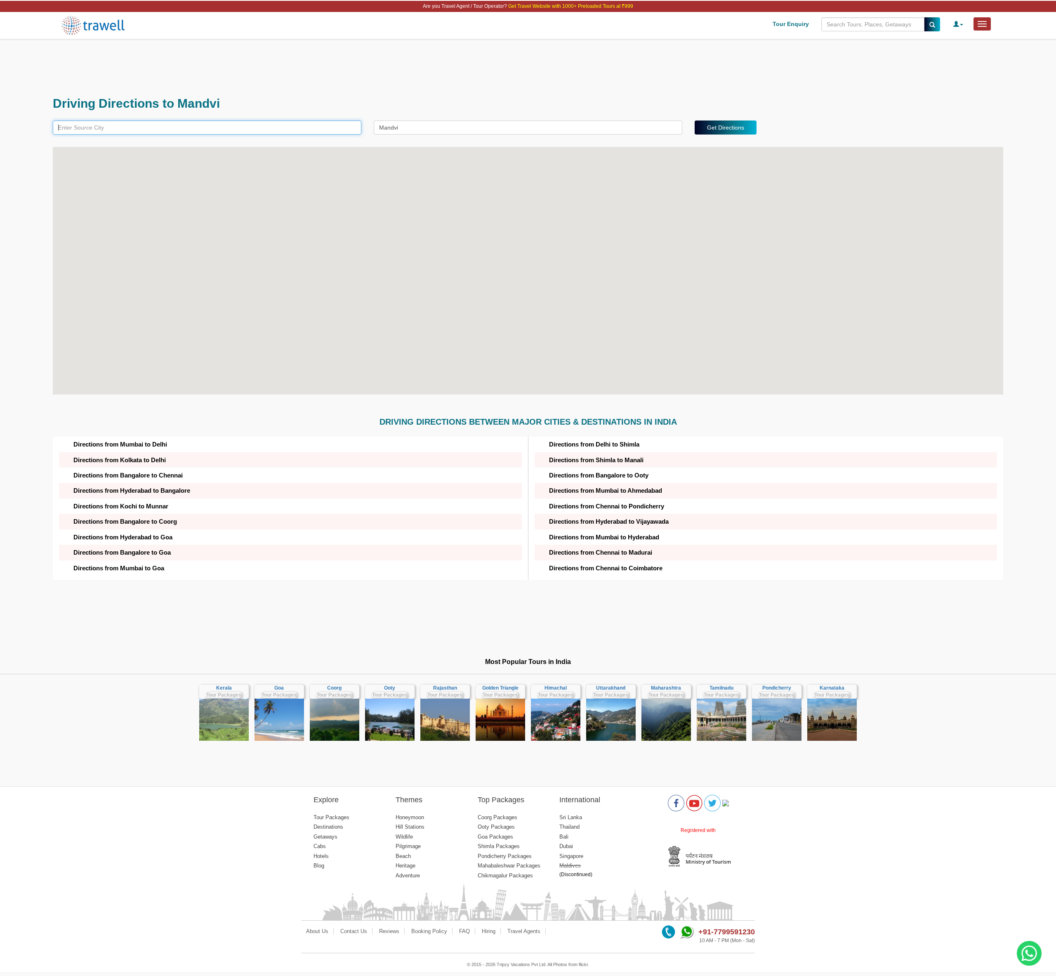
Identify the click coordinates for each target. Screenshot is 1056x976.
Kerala (224, 688)
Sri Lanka (570, 817)
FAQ (464, 931)
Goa (279, 688)
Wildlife (404, 837)
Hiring (488, 931)
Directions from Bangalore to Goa (122, 552)
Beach (403, 856)
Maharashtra (666, 688)
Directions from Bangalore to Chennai (128, 475)
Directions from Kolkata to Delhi (119, 459)
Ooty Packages (496, 827)
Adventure (408, 875)
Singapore (571, 856)
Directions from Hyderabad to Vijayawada (609, 521)
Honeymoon (410, 817)
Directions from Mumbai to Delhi (120, 444)
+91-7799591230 (726, 932)
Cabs (320, 846)
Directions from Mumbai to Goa (118, 568)
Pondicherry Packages (505, 856)
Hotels (321, 856)
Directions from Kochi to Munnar (120, 506)
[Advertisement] (300, 67)
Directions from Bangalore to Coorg (125, 521)
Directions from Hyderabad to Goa (122, 537)
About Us (317, 931)
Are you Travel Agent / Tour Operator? (465, 6)
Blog (319, 866)
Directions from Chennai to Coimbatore (605, 568)
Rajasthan (445, 688)
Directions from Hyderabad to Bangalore (131, 490)
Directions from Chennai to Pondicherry (606, 506)
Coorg (334, 688)
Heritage (405, 866)
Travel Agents (523, 931)
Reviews (389, 931)
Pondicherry (776, 688)
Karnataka (832, 688)
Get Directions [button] (725, 127)
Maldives (570, 866)
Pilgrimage (408, 846)
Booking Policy (429, 931)
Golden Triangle (500, 688)
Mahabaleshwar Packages (509, 866)
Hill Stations (410, 827)
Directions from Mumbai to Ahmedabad (605, 490)
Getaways (325, 837)
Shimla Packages (499, 846)
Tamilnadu (721, 688)
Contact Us (353, 931)
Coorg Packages (497, 817)
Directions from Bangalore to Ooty (598, 475)
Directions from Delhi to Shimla (594, 444)
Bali (563, 837)
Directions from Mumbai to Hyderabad (604, 537)
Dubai (566, 846)
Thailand (569, 827)
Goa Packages (495, 837)
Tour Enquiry (791, 24)
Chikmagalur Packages (505, 875)
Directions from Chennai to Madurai (600, 552)
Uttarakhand (610, 688)
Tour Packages (223, 695)
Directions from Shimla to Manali (596, 459)
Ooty (389, 688)
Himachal (555, 688)
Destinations (328, 827)
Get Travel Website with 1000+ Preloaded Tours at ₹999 (570, 6)
